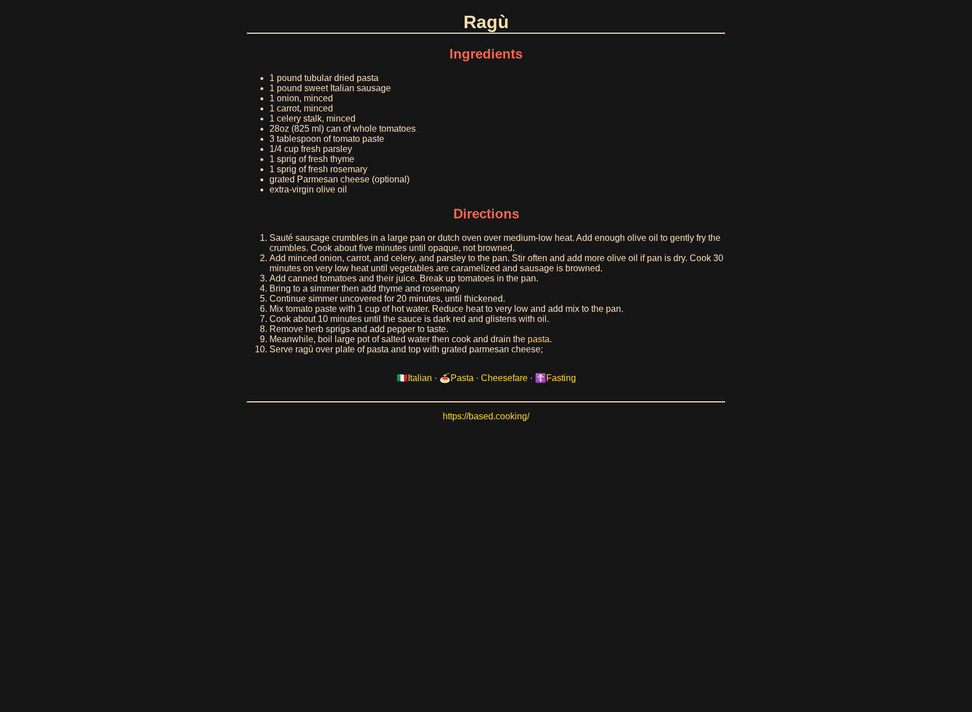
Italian (420, 378)
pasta (539, 339)
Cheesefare (504, 378)
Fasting (561, 378)
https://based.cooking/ (486, 416)
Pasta (462, 378)
